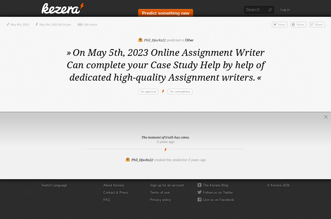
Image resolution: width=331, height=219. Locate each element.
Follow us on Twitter (218, 192)
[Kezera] (63, 8)
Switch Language (54, 185)
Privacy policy (160, 200)
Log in (285, 10)
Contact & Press (115, 192)
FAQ (106, 200)
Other (189, 40)
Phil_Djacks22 (154, 40)
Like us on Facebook (218, 200)
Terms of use (160, 192)
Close (326, 117)
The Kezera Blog (215, 185)
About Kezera (113, 185)
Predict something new (165, 13)
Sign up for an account (167, 185)
